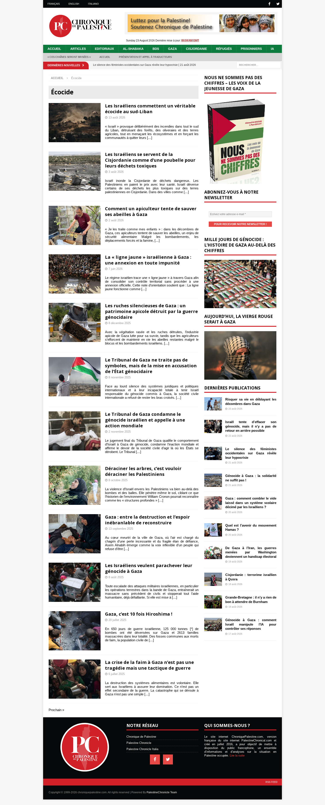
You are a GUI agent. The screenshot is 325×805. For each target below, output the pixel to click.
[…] (149, 138)
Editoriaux (104, 49)
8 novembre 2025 (120, 377)
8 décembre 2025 (120, 323)
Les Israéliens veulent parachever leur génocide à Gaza (148, 568)
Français (54, 3)
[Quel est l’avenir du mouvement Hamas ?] (213, 530)
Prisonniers (251, 49)
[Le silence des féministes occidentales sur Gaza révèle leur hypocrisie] (213, 453)
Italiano (93, 3)
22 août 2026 (235, 435)
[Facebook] (269, 4)
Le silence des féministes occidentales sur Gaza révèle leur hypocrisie (250, 453)
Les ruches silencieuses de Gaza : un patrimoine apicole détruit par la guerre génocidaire (151, 311)
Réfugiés (224, 49)
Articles (78, 49)
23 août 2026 (235, 408)
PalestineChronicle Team (162, 792)
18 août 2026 (235, 584)
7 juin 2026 (115, 268)
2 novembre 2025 (120, 431)
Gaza (172, 49)
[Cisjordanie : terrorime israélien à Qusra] (213, 579)
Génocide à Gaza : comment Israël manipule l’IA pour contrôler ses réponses (250, 624)
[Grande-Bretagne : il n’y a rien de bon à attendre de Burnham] (213, 602)
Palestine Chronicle (138, 743)
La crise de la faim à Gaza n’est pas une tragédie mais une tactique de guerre (149, 665)
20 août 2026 (235, 512)
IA (272, 49)
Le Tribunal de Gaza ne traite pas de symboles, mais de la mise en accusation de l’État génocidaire (151, 365)
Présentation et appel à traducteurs (145, 57)
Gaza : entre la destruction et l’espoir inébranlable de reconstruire (147, 520)
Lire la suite (237, 755)
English (74, 3)
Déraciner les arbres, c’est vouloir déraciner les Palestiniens (143, 471)
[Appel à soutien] (201, 30)
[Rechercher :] (259, 64)
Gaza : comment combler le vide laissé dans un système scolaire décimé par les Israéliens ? (250, 502)
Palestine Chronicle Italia (142, 749)
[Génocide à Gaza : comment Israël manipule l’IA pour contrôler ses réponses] (213, 624)
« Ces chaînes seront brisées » (69, 57)
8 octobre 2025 (118, 480)
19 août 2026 (235, 561)
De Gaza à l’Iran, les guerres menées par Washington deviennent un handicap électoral (250, 552)
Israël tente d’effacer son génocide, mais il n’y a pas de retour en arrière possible (250, 426)
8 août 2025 (116, 577)
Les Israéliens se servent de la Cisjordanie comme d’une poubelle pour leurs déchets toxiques (150, 160)
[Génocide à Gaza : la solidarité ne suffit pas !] (213, 480)
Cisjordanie (196, 49)
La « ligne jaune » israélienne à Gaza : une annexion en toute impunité (148, 260)
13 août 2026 (117, 117)
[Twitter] (278, 4)
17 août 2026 (235, 633)
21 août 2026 (235, 462)
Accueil (54, 49)
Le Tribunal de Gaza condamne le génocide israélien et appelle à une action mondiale (145, 420)
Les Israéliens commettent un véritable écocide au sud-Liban (150, 109)
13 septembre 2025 (121, 528)
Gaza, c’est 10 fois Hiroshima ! (138, 614)
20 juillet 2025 (117, 620)
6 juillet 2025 (117, 674)
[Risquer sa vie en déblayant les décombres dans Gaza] (213, 403)
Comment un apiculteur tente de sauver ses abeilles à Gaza (151, 211)
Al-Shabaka (133, 49)
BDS (156, 49)
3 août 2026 (116, 171)
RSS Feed (271, 782)
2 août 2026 (116, 220)
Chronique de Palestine (141, 736)
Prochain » (56, 710)
